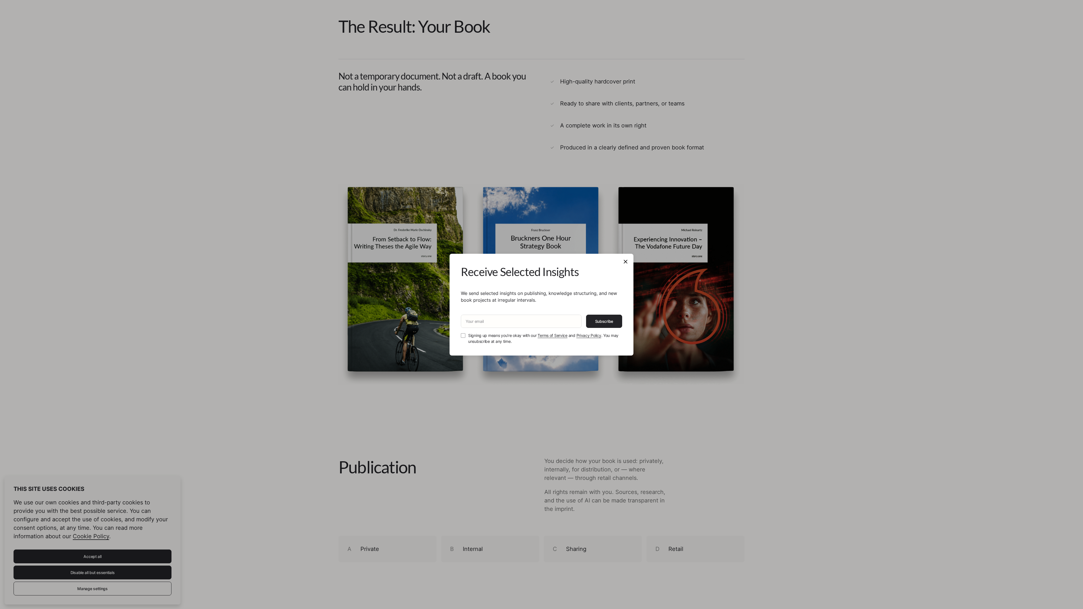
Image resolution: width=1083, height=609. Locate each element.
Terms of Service (552, 335)
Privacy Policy (588, 335)
